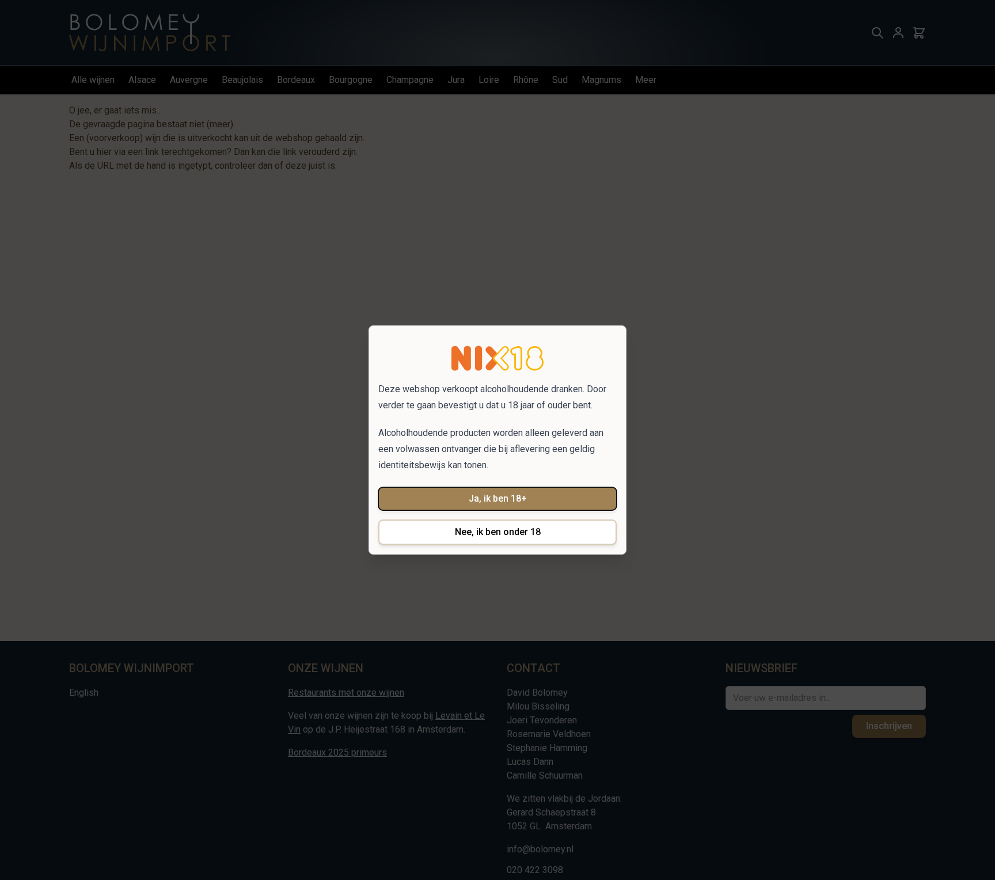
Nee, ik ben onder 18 (498, 531)
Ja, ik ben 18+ (498, 498)
